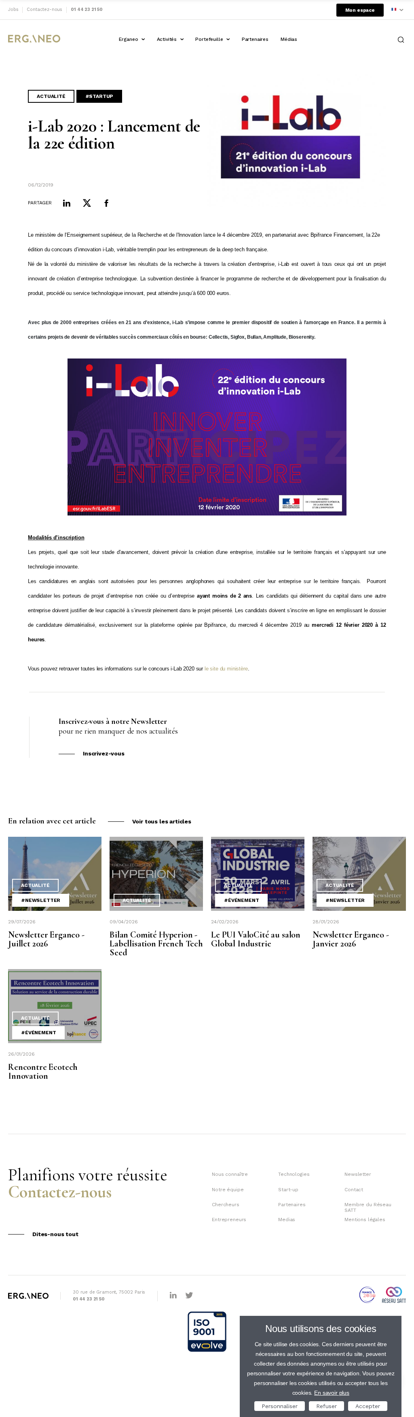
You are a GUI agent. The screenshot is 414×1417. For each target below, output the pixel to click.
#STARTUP (99, 96)
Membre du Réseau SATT (367, 1207)
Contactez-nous (44, 9)
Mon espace (360, 10)
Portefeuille (209, 39)
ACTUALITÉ (51, 96)
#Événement (241, 900)
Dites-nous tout (55, 1234)
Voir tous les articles (161, 821)
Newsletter (357, 1174)
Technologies (293, 1174)
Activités (167, 39)
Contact (353, 1189)
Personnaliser (280, 1406)
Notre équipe (227, 1189)
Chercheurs (225, 1204)
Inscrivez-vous (104, 753)
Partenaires (255, 39)
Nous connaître (230, 1174)
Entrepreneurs (229, 1219)
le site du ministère (226, 669)
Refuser (326, 1406)
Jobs (13, 9)
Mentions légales (364, 1219)
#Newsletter (40, 900)
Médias (289, 39)
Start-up (288, 1189)
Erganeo (128, 39)
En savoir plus (331, 1392)
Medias (286, 1219)
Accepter (367, 1406)
